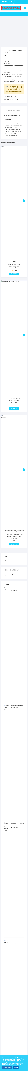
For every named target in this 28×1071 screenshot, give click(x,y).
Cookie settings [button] (7, 1067)
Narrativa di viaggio (9, 574)
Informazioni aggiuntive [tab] (13, 110)
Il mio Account (19, 3)
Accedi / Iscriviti (8, 1)
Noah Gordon (10, 99)
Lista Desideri (7, 3)
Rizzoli (16, 99)
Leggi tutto (14, 273)
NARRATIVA (13, 96)
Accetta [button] (16, 1067)
